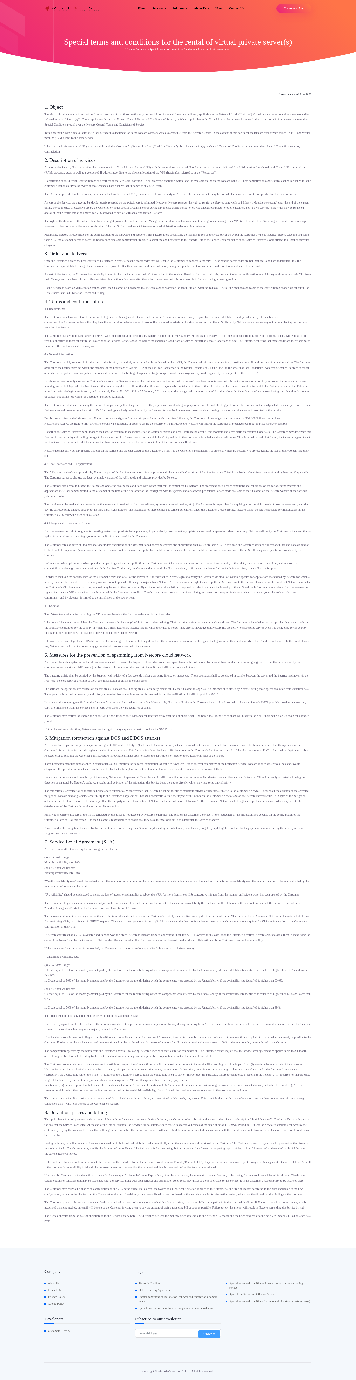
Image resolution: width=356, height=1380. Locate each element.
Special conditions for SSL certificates (251, 1294)
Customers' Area (294, 8)
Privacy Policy (56, 1296)
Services (158, 8)
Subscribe (209, 1334)
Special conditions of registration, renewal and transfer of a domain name (178, 1299)
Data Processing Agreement (155, 1290)
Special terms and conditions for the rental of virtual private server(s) (269, 1301)
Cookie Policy (56, 1303)
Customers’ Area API (60, 1330)
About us (200, 8)
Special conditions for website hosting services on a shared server (177, 1308)
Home (142, 8)
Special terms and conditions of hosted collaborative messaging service (266, 1285)
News (219, 8)
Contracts (141, 49)
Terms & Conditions (150, 1283)
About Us (53, 1283)
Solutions (179, 8)
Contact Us (236, 8)
